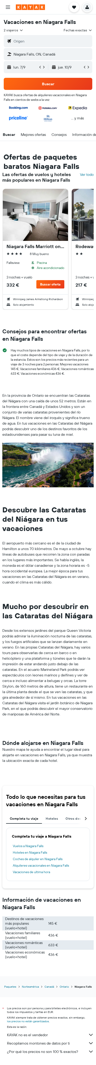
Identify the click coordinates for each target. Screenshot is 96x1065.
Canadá (49, 986)
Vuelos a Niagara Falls (28, 846)
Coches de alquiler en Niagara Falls (37, 859)
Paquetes (10, 986)
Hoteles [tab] (52, 818)
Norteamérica (30, 986)
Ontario (64, 986)
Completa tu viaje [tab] (24, 818)
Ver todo (87, 174)
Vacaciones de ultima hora (31, 872)
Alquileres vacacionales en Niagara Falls (41, 865)
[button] (8, 7)
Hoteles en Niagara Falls (30, 852)
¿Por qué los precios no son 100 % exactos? (42, 1051)
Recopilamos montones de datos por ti (38, 1043)
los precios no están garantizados (28, 1021)
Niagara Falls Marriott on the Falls (35, 246)
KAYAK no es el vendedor (27, 1034)
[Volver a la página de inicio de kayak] (30, 7)
